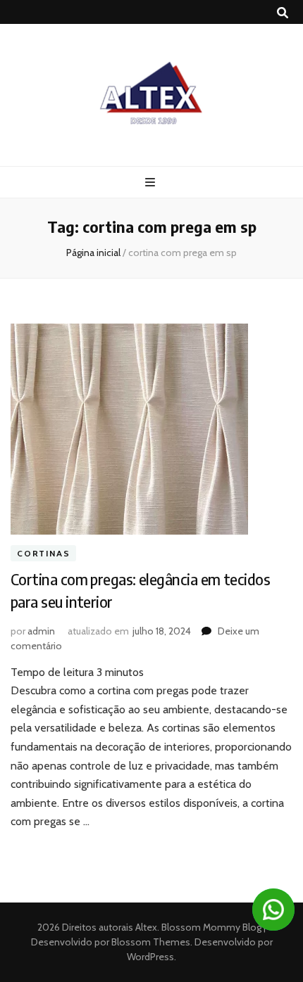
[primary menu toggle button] (152, 183)
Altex (146, 927)
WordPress (150, 956)
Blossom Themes (149, 942)
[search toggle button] (282, 13)
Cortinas (43, 553)
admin (41, 631)
